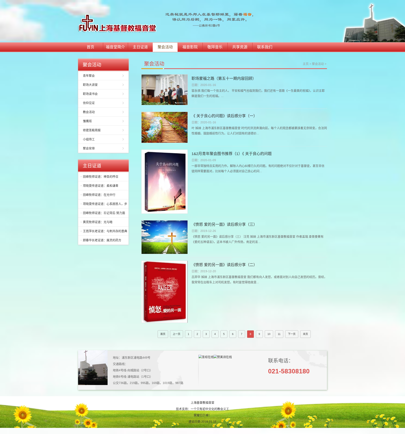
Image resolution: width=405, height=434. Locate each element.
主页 (306, 63)
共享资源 (239, 47)
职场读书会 (90, 93)
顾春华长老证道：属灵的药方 (102, 240)
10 (268, 334)
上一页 (176, 334)
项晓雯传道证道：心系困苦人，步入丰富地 (104, 205)
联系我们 (264, 47)
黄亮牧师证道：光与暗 (97, 222)
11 (279, 334)
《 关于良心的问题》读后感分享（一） (224, 116)
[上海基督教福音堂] (167, 21)
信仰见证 (89, 103)
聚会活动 (165, 47)
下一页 (292, 334)
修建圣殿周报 (92, 130)
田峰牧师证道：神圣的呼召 (100, 176)
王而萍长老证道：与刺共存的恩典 (105, 231)
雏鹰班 (87, 121)
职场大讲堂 (90, 84)
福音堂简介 (115, 47)
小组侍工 (89, 139)
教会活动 (89, 112)
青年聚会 (89, 75)
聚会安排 (89, 148)
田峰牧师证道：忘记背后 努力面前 (103, 214)
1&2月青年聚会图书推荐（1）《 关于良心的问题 (232, 154)
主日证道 (140, 47)
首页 (90, 47)
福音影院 (190, 47)
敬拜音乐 (215, 47)
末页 (305, 334)
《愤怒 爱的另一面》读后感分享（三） (224, 224)
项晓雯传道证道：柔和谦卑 (100, 185)
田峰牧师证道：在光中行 (99, 194)
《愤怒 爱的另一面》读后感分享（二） (224, 265)
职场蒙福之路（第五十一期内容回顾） (224, 78)
